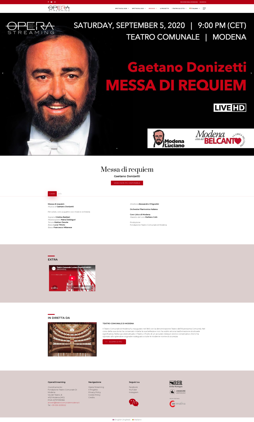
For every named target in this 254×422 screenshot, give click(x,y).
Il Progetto (93, 390)
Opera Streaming (96, 387)
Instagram (133, 392)
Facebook (133, 387)
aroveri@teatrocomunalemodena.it (63, 403)
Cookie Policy (94, 395)
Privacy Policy (94, 392)
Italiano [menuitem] (138, 420)
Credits (91, 397)
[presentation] (2, 72)
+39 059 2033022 (58, 405)
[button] (204, 9)
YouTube (133, 390)
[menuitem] (194, 8)
